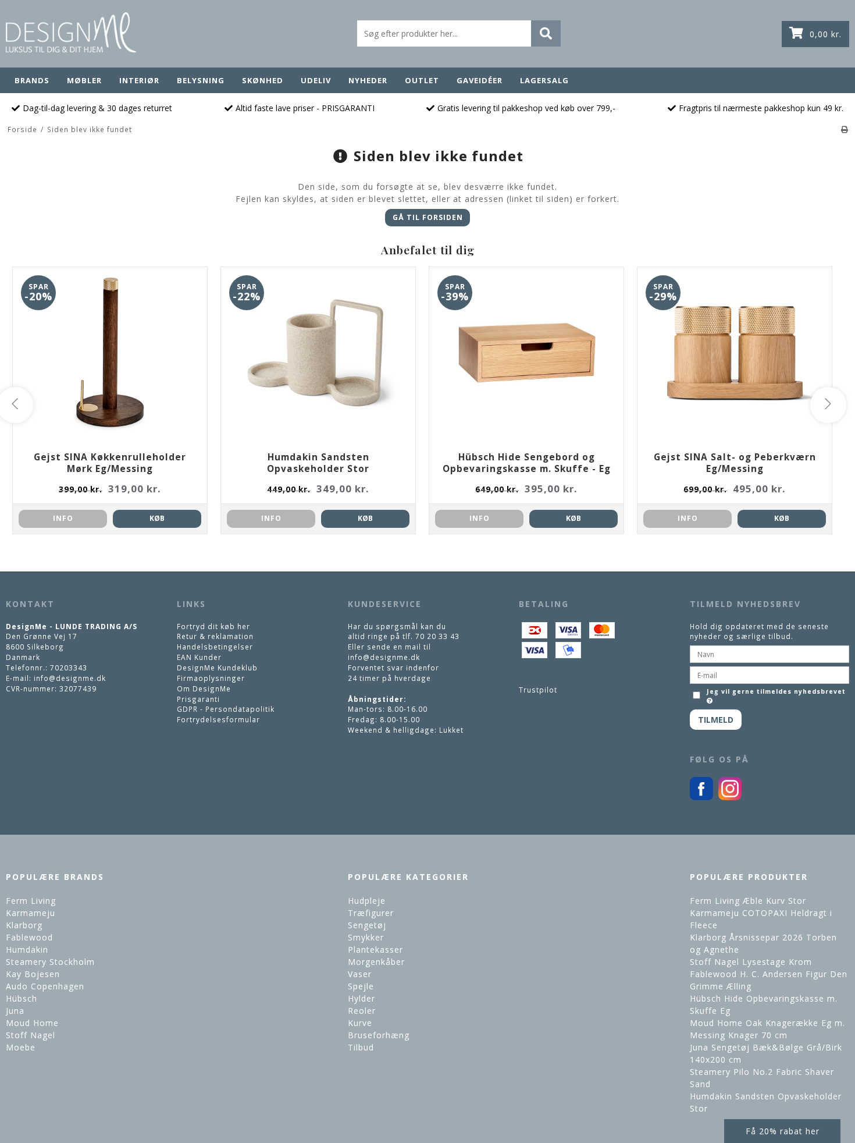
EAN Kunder (199, 657)
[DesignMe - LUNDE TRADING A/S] (71, 32)
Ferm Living (31, 900)
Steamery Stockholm (50, 961)
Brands (32, 80)
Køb (157, 518)
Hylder (361, 998)
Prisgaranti (198, 699)
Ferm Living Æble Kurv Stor (748, 900)
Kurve (360, 1022)
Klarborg (24, 925)
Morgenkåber (376, 961)
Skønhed (262, 80)
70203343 (68, 667)
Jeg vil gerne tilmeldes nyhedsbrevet (775, 691)
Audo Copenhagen (45, 986)
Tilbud (361, 1047)
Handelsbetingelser (215, 646)
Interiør (139, 80)
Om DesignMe (204, 688)
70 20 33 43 (437, 636)
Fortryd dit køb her (213, 626)
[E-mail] (769, 674)
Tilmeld (715, 719)
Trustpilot (538, 689)
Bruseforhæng (378, 1035)
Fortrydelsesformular (218, 719)
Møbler (84, 80)
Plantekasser (375, 949)
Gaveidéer (480, 80)
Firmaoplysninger (211, 678)
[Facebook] (701, 797)
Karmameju (30, 912)
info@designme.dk (70, 678)
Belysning (201, 80)
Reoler (362, 1010)
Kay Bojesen (33, 973)
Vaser (360, 973)
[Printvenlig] (844, 129)
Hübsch (21, 998)
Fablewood (29, 937)
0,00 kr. (826, 34)
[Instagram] (730, 797)
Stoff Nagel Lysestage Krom (751, 961)
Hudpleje (367, 900)
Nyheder (367, 80)
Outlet (422, 80)
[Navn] (769, 653)
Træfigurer (371, 912)
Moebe (20, 1047)
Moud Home (32, 1022)
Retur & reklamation (215, 636)
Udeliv (316, 80)
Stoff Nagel (30, 1035)
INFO (63, 518)
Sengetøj (367, 925)
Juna (15, 1010)
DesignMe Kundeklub (217, 667)
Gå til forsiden (428, 217)
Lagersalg (544, 80)
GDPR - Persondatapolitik (226, 709)
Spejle (361, 986)
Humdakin (27, 949)
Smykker (366, 937)
